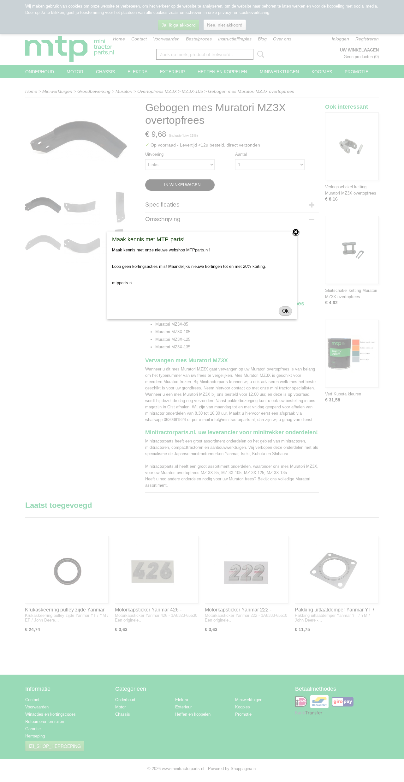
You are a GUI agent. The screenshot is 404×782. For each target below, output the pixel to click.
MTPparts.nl (197, 250)
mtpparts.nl (122, 282)
